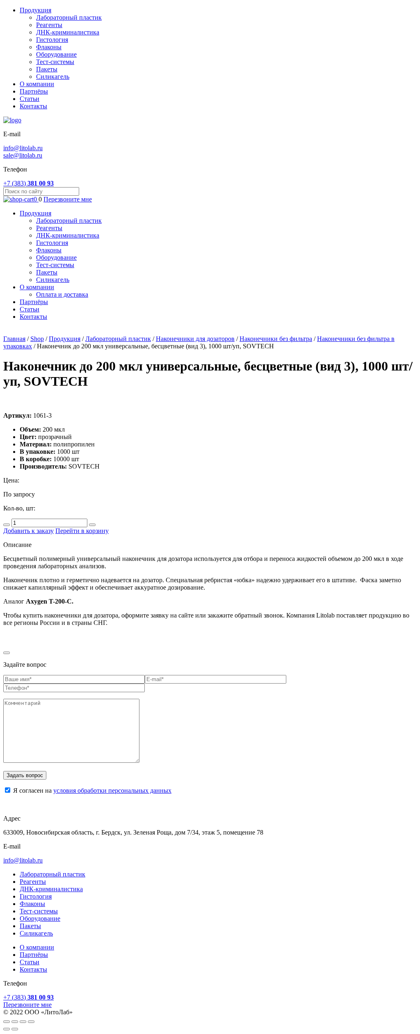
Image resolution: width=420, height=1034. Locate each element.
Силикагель (52, 76)
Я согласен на (91, 790)
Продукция (35, 10)
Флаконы (49, 46)
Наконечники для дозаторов (195, 338)
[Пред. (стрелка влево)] (6, 1029)
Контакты (33, 106)
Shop (37, 338)
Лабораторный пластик (69, 17)
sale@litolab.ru (22, 155)
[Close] (6, 653)
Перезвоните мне (67, 199)
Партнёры (34, 91)
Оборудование (56, 54)
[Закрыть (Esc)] (6, 1021)
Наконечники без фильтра (276, 338)
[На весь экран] (23, 1021)
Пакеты (46, 69)
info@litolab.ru (23, 147)
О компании (37, 83)
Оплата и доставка (62, 294)
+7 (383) (28, 183)
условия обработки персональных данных (112, 790)
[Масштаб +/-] (31, 1021)
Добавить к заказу (28, 530)
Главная (14, 338)
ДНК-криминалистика (67, 32)
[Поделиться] (14, 1021)
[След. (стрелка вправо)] (14, 1029)
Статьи (29, 98)
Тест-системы (55, 61)
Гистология (52, 39)
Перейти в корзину (82, 530)
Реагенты (49, 24)
